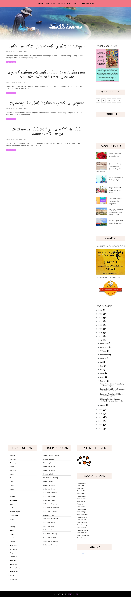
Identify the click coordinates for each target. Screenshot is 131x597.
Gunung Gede (48, 481)
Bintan (12, 474)
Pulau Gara (80, 504)
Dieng (12, 485)
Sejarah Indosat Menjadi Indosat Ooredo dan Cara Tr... (112, 390)
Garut (12, 489)
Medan (12, 534)
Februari (103, 381)
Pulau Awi (80, 488)
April (102, 373)
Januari (103, 405)
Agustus (103, 358)
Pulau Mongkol (82, 517)
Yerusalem (13, 579)
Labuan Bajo (14, 515)
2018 (100, 340)
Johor (12, 504)
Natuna (12, 542)
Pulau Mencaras (82, 514)
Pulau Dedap (81, 499)
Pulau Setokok (82, 533)
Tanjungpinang (15, 568)
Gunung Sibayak (50, 537)
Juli (101, 362)
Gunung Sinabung (51, 534)
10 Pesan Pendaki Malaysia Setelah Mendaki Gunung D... (111, 400)
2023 (100, 321)
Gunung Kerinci (50, 489)
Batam (12, 467)
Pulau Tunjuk (81, 538)
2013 (100, 425)
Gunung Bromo (49, 463)
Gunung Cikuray (49, 466)
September (104, 355)
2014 (100, 421)
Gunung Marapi (50, 500)
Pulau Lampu (81, 512)
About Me (50, 3)
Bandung (13, 463)
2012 (100, 429)
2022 (100, 325)
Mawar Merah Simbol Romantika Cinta (115, 155)
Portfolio (72, 3)
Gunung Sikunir (50, 530)
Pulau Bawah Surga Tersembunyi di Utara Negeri (46, 46)
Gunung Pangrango (51, 504)
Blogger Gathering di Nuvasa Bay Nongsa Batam (115, 190)
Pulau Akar (80, 486)
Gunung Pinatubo (51, 511)
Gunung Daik (48, 474)
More (60, 3)
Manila (12, 530)
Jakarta (12, 497)
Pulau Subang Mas (83, 535)
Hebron (12, 493)
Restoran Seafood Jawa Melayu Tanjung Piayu (116, 222)
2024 (100, 318)
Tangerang (13, 564)
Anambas (13, 459)
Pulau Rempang (82, 530)
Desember (104, 343)
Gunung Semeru (50, 526)
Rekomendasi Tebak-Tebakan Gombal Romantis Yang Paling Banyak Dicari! (109, 167)
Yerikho (12, 575)
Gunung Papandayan (52, 508)
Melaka (12, 538)
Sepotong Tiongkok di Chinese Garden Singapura (46, 103)
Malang (12, 527)
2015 (100, 417)
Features (84, 3)
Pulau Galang (81, 501)
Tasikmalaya (14, 572)
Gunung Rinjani (50, 522)
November (104, 347)
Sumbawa (13, 557)
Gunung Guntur (49, 485)
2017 (100, 410)
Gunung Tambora (51, 545)
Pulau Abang (81, 483)
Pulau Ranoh (81, 527)
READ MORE (11, 62)
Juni (102, 366)
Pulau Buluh (81, 496)
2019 (100, 336)
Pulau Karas (81, 506)
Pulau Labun (81, 509)
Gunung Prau (49, 515)
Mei (101, 370)
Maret (102, 377)
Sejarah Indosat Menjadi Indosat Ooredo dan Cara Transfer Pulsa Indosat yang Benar (46, 75)
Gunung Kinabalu (51, 493)
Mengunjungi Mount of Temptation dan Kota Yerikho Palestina (115, 212)
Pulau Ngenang (82, 522)
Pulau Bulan (81, 493)
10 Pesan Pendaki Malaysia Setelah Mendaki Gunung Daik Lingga (46, 132)
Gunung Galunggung (51, 478)
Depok (12, 482)
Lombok (12, 523)
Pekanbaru (13, 545)
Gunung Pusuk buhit (52, 519)
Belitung (13, 470)
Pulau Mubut (81, 520)
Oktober (103, 351)
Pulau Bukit (81, 491)
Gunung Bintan (49, 459)
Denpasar (13, 478)
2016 (100, 414)
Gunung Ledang (50, 496)
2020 (100, 333)
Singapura (13, 553)
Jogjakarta (13, 500)
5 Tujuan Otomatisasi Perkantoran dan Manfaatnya (115, 201)
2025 (100, 314)
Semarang (13, 549)
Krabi (12, 508)
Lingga (12, 519)
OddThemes (73, 594)
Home (40, 3)
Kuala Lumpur (15, 512)
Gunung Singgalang (51, 541)
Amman (12, 455)
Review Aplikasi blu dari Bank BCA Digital (116, 179)
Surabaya (13, 560)
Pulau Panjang (82, 525)
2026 (100, 310)
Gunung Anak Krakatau (52, 455)
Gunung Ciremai (49, 470)
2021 (100, 329)
